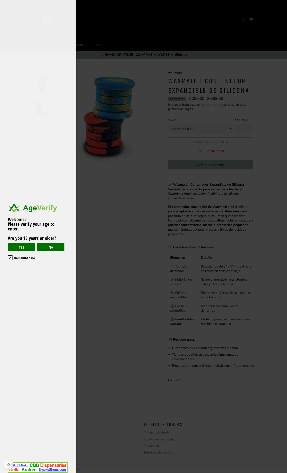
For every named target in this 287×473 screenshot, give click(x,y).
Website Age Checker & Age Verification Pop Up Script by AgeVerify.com (282, 472)
